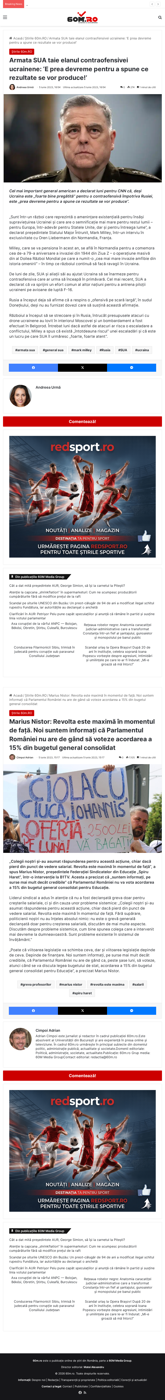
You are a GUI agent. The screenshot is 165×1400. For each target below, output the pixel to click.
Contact (67, 1386)
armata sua (26, 350)
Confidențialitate (100, 1386)
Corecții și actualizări (134, 1379)
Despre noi (38, 1379)
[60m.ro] (82, 17)
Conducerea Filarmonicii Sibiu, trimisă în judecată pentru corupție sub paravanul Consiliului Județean (44, 651)
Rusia (106, 350)
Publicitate (81, 1386)
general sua (54, 350)
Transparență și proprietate (78, 1379)
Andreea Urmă (25, 87)
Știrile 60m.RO (36, 38)
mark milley (82, 350)
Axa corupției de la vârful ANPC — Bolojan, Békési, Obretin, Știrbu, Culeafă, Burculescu (44, 626)
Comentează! (82, 421)
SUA (123, 350)
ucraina (143, 350)
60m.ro (70, 1373)
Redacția (53, 1379)
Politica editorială (108, 1379)
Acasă (17, 38)
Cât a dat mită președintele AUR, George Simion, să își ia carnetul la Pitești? (67, 586)
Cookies (118, 1386)
